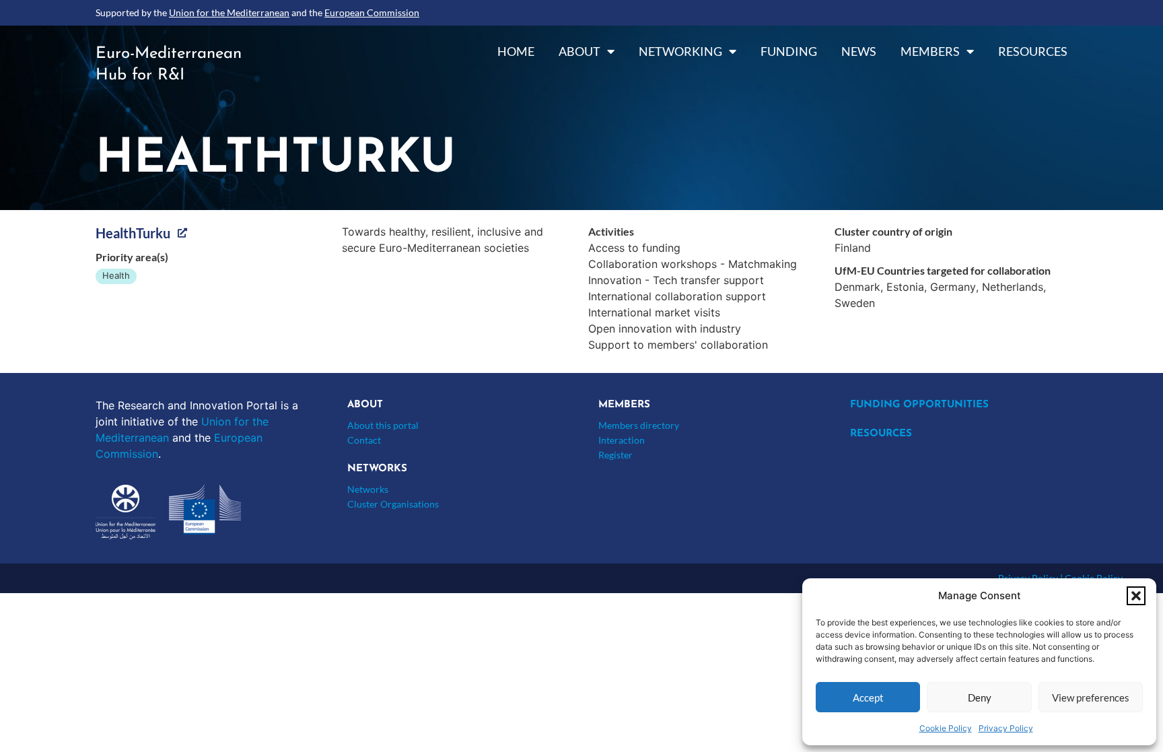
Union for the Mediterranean (229, 12)
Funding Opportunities (919, 405)
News (858, 51)
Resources (1032, 51)
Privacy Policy (1006, 728)
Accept (868, 697)
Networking (680, 51)
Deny (979, 697)
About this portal (383, 425)
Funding (789, 51)
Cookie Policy (945, 728)
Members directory (638, 425)
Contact (364, 440)
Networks (367, 489)
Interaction (621, 440)
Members (930, 51)
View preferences (1090, 697)
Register (615, 454)
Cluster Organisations (393, 504)
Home (515, 51)
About (579, 51)
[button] (1136, 596)
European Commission (371, 12)
